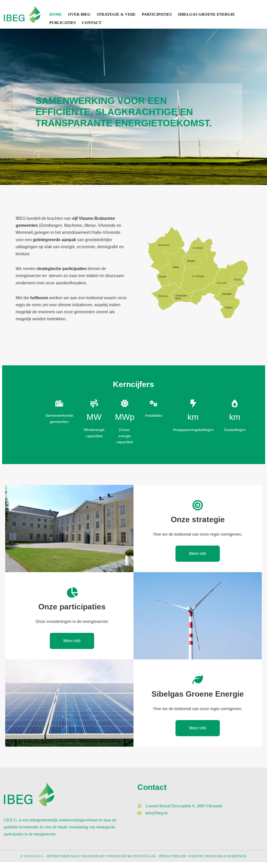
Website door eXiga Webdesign (217, 856)
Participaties (157, 14)
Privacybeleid (172, 856)
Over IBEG (79, 14)
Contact (91, 23)
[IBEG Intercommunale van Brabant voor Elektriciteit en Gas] (22, 14)
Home (55, 14)
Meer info (197, 553)
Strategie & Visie (116, 14)
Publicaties (62, 23)
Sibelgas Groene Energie (206, 14)
